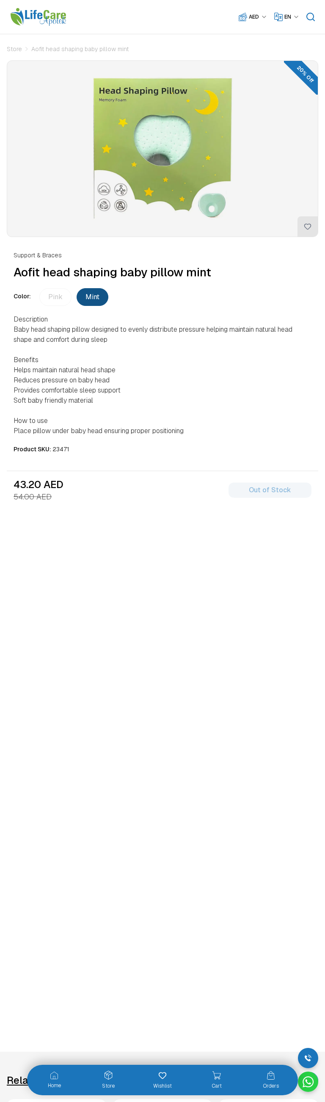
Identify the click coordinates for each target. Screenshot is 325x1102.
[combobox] (258, 17)
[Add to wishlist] (307, 226)
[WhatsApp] (308, 1082)
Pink (55, 296)
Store (14, 49)
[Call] (308, 1058)
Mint (92, 296)
